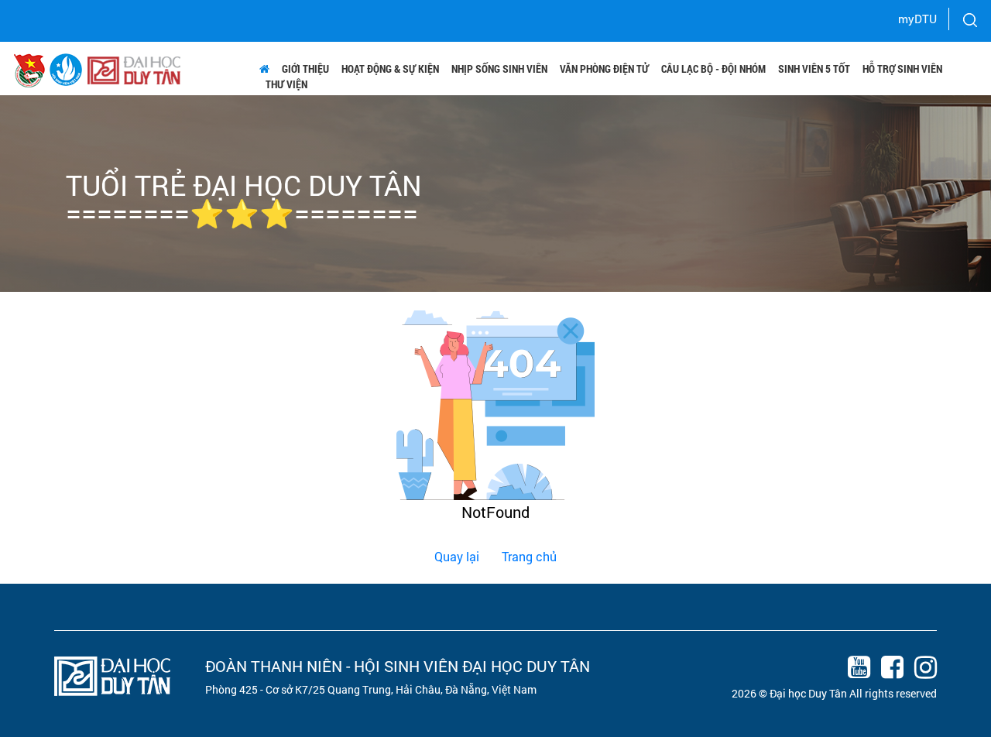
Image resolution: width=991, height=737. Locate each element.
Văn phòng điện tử (604, 68)
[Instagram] (921, 669)
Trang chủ (529, 556)
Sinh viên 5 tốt (814, 68)
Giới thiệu (305, 68)
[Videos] (854, 669)
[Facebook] (888, 669)
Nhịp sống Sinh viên (499, 68)
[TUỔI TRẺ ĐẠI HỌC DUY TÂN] (66, 68)
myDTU (917, 18)
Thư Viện (286, 84)
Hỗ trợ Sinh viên (902, 68)
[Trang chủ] (264, 69)
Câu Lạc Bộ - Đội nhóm (713, 68)
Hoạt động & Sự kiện (390, 68)
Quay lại (456, 556)
